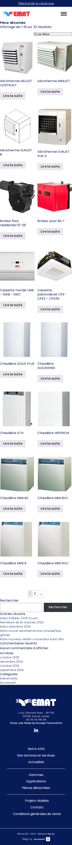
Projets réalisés (37, 800)
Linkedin (36, 730)
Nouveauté (8, 683)
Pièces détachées (36, 788)
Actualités (36, 762)
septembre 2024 (12, 670)
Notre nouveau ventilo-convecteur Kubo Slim (32, 639)
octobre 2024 (9, 666)
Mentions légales (46, 833)
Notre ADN (36, 749)
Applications (36, 781)
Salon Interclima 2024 (15, 627)
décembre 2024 (11, 662)
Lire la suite (12, 95)
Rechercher (9, 600)
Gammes (36, 775)
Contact (37, 807)
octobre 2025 (9, 657)
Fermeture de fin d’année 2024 (21, 622)
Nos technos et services (36, 755)
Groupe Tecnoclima (49, 723)
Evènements (9, 678)
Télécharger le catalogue (36, 3)
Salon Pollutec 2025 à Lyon (19, 618)
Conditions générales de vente (37, 814)
